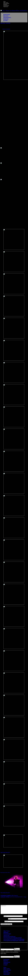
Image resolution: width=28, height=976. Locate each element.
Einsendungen (6, 3)
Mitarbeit (5, 4)
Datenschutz (6, 5)
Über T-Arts (5, 2)
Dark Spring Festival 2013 (5, 892)
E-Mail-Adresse (4, 918)
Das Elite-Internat (9, 895)
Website (2, 921)
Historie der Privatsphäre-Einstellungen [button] (14, 939)
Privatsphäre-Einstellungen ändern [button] (13, 938)
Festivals (8, 23)
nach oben (3, 953)
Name (2, 916)
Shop (4, 1)
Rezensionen (6, 962)
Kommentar (4, 904)
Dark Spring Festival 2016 (5, 872)
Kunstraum (6, 959)
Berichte (3, 23)
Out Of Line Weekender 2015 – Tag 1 (13, 896)
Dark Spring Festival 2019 (5, 852)
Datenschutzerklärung (9, 936)
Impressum (5, 6)
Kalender (5, 963)
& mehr (5, 965)
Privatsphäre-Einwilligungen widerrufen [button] (14, 940)
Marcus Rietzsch (6, 29)
